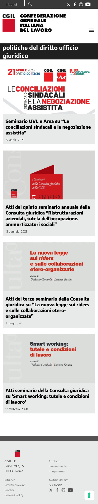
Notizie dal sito (59, 480)
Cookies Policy (14, 495)
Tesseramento (58, 466)
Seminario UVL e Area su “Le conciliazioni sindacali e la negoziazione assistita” (48, 126)
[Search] (30, 5)
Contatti (54, 461)
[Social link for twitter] (68, 4)
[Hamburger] (91, 30)
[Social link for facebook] (75, 4)
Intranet (11, 5)
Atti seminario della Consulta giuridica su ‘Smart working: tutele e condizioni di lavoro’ (47, 396)
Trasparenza (57, 471)
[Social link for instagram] (81, 4)
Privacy (9, 490)
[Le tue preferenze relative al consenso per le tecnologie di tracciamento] (89, 495)
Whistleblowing (15, 485)
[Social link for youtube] (87, 4)
